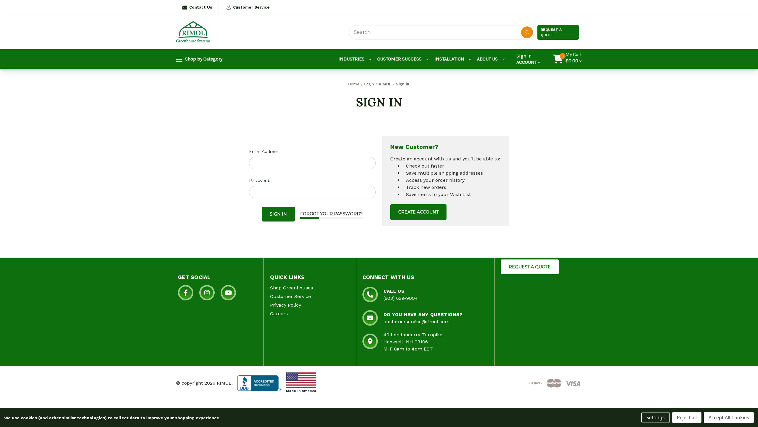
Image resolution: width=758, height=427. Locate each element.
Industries (352, 59)
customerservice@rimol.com (416, 321)
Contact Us (200, 7)
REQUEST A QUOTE (530, 267)
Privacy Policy (285, 305)
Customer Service (251, 7)
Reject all (687, 417)
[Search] (527, 32)
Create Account (418, 212)
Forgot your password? (331, 213)
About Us (488, 59)
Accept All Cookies (729, 417)
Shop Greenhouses (291, 288)
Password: (259, 180)
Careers (279, 313)
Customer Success (400, 59)
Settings (655, 417)
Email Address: (264, 151)
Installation (449, 59)
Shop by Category (203, 59)
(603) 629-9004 (400, 298)
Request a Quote (551, 32)
